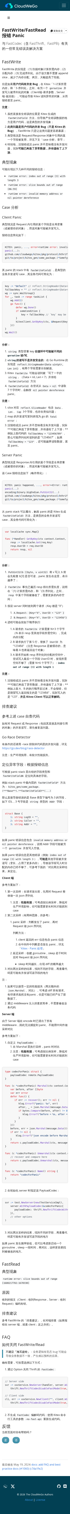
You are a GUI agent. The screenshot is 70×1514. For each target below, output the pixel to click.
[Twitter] (13, 1486)
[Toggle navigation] (64, 5)
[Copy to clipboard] (65, 245)
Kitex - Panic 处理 (32, 948)
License (40, 1500)
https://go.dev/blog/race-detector (23, 748)
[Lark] (5, 1486)
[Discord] (65, 1486)
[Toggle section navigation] (8, 17)
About (29, 1500)
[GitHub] (59, 1486)
